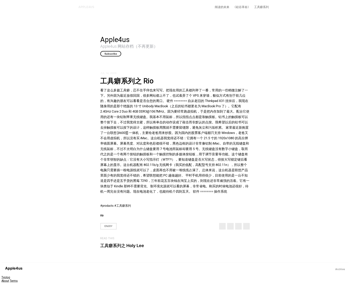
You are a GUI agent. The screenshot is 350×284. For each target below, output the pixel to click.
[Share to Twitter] (222, 226)
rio (102, 215)
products (108, 205)
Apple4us (86, 7)
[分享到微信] (238, 226)
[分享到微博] (230, 226)
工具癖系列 (261, 7)
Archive (340, 269)
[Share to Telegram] (246, 226)
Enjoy (108, 226)
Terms (14, 281)
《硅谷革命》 (241, 7)
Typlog (5, 277)
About (5, 281)
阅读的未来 (222, 7)
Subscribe (110, 53)
